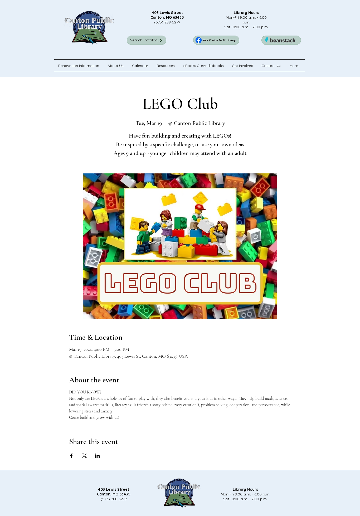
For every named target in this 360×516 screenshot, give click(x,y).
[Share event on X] (84, 456)
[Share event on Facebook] (71, 456)
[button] (116, 66)
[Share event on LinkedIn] (97, 456)
